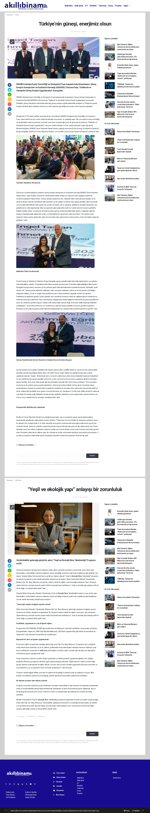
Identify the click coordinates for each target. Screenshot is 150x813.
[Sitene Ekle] (35, 784)
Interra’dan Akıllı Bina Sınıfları (128, 179)
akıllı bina (44, 650)
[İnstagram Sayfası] (15, 784)
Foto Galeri (60, 773)
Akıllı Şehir (78, 6)
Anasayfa (10, 15)
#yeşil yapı (20, 716)
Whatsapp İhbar (31, 795)
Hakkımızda (10, 792)
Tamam (136, 811)
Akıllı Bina (69, 6)
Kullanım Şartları (31, 792)
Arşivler (59, 786)
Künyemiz (60, 790)
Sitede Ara (117, 778)
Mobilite (93, 6)
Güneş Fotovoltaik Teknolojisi (128, 131)
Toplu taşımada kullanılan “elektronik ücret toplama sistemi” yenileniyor (126, 75)
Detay (127, 811)
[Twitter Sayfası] (11, 784)
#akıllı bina (41, 716)
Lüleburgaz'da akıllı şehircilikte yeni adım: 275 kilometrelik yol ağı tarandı (127, 56)
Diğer (126, 6)
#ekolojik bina (31, 716)
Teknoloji (102, 6)
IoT (86, 6)
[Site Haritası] (31, 784)
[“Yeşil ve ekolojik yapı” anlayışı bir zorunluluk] (53, 528)
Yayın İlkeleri (10, 795)
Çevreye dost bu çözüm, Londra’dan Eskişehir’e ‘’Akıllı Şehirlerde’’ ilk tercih (128, 104)
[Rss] (27, 784)
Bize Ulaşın (60, 795)
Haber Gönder (30, 797)
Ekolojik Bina (77, 576)
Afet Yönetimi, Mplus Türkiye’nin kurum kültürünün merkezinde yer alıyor (128, 47)
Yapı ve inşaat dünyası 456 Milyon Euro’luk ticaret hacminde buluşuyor (127, 114)
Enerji (110, 6)
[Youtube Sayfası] (19, 784)
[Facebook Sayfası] (7, 784)
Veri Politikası (10, 797)
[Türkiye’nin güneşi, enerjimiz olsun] (53, 57)
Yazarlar (59, 782)
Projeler (118, 6)
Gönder (92, 455)
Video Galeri (61, 777)
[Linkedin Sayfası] (23, 784)
